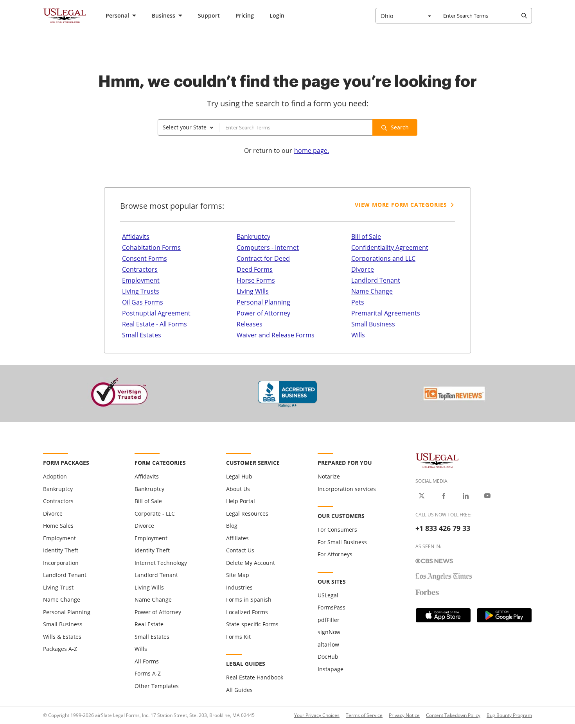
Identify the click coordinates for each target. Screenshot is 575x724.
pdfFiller (329, 620)
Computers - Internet (268, 247)
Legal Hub (239, 476)
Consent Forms (144, 258)
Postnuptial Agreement (156, 313)
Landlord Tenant (375, 280)
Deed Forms (255, 269)
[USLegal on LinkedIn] (465, 495)
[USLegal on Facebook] (443, 495)
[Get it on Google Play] (504, 615)
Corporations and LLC (383, 258)
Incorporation (61, 562)
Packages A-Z (60, 648)
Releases (249, 324)
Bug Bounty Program (509, 715)
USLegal (328, 595)
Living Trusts (140, 291)
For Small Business (342, 542)
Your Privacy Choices (317, 715)
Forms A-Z (148, 673)
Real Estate (149, 624)
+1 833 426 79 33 (442, 528)
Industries (239, 587)
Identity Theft (60, 550)
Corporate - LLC (155, 513)
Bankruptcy (253, 236)
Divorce (362, 269)
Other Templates (157, 686)
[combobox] (406, 15)
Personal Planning (263, 302)
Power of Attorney (263, 313)
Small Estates (141, 335)
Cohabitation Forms (151, 247)
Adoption (55, 476)
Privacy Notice (404, 715)
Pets (357, 302)
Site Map (237, 575)
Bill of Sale (366, 236)
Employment (141, 280)
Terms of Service (364, 715)
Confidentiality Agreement (389, 247)
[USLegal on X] (421, 495)
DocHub (328, 656)
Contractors (140, 269)
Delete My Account (250, 562)
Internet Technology (161, 562)
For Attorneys (335, 554)
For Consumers (337, 529)
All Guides (239, 690)
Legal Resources (247, 513)
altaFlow (328, 644)
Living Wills (253, 291)
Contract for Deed (263, 258)
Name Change (372, 291)
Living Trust (58, 587)
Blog (231, 525)
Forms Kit (238, 636)
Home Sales (58, 525)
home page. (311, 150)
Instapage (330, 669)
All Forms (147, 661)
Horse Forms (256, 280)
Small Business (373, 324)
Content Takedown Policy (453, 715)
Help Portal (240, 501)
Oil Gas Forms (142, 302)
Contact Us (240, 550)
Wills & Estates (62, 636)
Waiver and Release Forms (275, 335)
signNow (329, 632)
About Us (238, 489)
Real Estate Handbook (254, 677)
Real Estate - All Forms (154, 324)
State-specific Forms (252, 624)
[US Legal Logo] (437, 459)
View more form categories (401, 204)
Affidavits (135, 236)
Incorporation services (347, 489)
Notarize (329, 476)
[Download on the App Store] (443, 615)
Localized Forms (247, 612)
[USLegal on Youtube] (487, 495)
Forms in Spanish (248, 599)
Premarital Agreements (385, 313)
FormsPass (331, 607)
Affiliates (237, 538)
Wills (358, 335)
